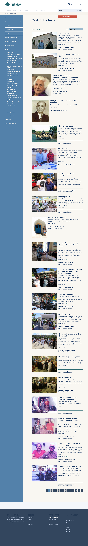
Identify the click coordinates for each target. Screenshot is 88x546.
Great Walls (10, 69)
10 (70, 490)
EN (57, 4)
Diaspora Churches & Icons (14, 58)
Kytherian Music (11, 108)
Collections (28, 10)
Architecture (10, 52)
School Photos (11, 89)
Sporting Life (10, 93)
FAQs (67, 523)
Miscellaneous (11, 81)
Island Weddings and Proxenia (12, 76)
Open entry (61, 44)
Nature (9, 87)
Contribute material (54, 517)
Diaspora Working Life (13, 102)
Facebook (68, 529)
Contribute (36, 10)
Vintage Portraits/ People (14, 97)
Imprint (67, 527)
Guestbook (51, 522)
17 (79, 490)
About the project (70, 520)
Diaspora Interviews (12, 104)
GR (60, 4)
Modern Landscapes (12, 83)
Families (15, 10)
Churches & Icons (12, 56)
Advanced (79, 10)
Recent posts (31, 517)
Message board (52, 519)
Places (21, 10)
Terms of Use (69, 525)
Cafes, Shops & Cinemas (14, 54)
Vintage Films (11, 112)
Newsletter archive (54, 524)
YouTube (68, 531)
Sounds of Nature (12, 110)
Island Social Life (12, 73)
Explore (9, 10)
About (43, 10)
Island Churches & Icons (13, 71)
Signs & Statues (11, 91)
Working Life (10, 99)
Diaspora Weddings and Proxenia (13, 63)
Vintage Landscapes (12, 95)
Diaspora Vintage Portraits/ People (14, 66)
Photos (6, 13)
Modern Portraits (12, 85)
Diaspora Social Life (12, 60)
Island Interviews (12, 106)
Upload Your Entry (66, 16)
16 (76, 490)
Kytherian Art (10, 79)
